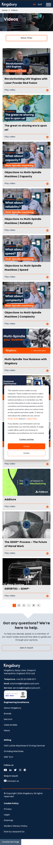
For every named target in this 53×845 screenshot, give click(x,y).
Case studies (10, 725)
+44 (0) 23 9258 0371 (26, 679)
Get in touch (26, 648)
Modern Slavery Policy (15, 826)
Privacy (8, 809)
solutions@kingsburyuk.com (24, 684)
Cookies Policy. (31, 419)
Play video (10, 90)
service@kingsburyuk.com (26, 688)
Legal (7, 815)
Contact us (13, 781)
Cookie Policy (11, 803)
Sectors (8, 719)
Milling (7, 740)
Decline (27, 453)
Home (4, 10)
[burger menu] (48, 5)
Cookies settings (26, 439)
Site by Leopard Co (14, 832)
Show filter (26, 38)
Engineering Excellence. (16, 702)
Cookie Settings (10, 842)
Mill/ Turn (8, 757)
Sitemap (8, 820)
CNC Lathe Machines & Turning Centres (24, 746)
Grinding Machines (13, 751)
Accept (26, 446)
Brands (7, 714)
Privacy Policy (13, 419)
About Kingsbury (12, 708)
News (7, 731)
